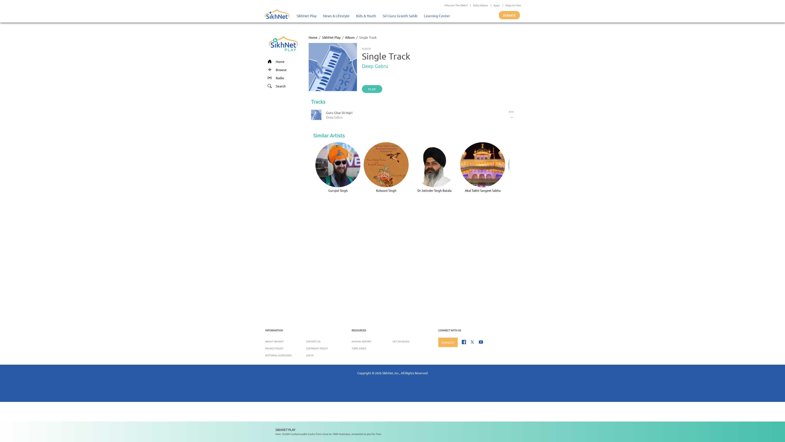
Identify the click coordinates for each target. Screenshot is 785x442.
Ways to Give (513, 5)
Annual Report (361, 341)
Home (313, 37)
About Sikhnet (274, 341)
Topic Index (359, 348)
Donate (509, 15)
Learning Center (437, 16)
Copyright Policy (317, 348)
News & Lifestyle (336, 16)
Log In (310, 355)
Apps (496, 5)
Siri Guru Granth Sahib (400, 16)
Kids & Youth (366, 16)
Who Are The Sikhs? (456, 5)
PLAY (372, 89)
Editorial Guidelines (278, 355)
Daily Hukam (480, 5)
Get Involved (400, 341)
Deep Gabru (375, 66)
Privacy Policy (274, 348)
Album (350, 37)
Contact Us (313, 341)
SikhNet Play (306, 16)
